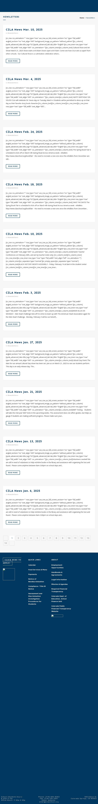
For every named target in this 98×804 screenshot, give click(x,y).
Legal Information (59, 579)
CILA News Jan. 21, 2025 (24, 391)
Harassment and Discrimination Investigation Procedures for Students (35, 598)
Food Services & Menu (37, 570)
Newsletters (13, 33)
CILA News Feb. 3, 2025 (23, 292)
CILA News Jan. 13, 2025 (24, 441)
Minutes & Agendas (59, 584)
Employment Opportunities (57, 566)
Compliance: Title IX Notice (37, 587)
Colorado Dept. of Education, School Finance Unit (59, 598)
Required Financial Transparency (59, 590)
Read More (13, 61)
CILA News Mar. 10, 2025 (24, 29)
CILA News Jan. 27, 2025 (24, 342)
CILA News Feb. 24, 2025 (24, 131)
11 (75, 538)
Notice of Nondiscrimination (36, 580)
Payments (32, 574)
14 (5, 543)
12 (81, 538)
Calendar (32, 565)
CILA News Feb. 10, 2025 (24, 234)
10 (69, 538)
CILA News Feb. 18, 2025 (24, 184)
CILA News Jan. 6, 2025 (23, 490)
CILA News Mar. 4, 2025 (23, 79)
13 (88, 538)
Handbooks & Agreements (56, 573)
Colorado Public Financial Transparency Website (61, 608)
